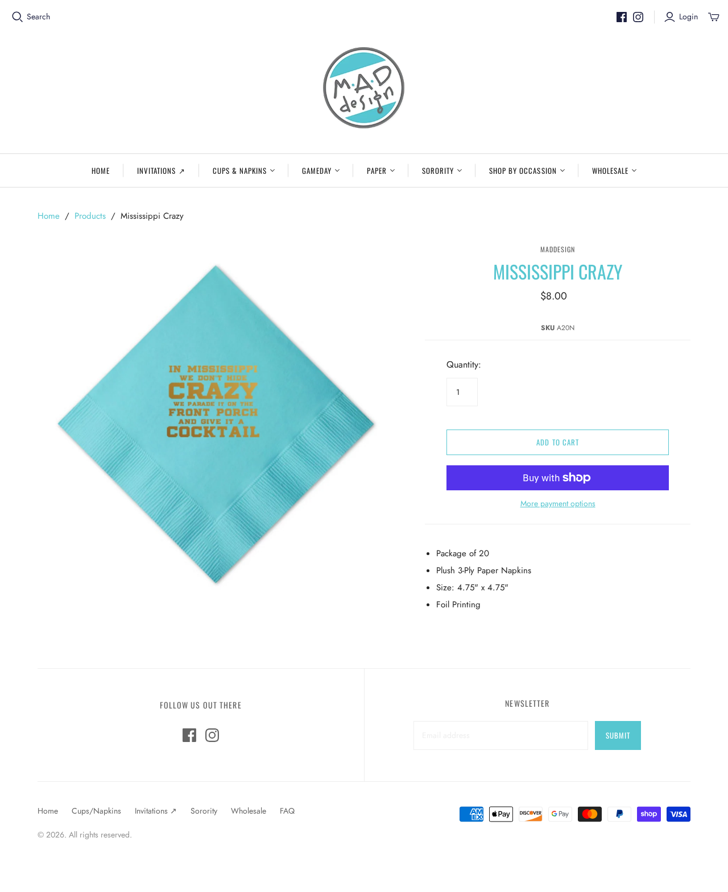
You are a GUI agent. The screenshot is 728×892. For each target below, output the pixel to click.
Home (101, 170)
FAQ (287, 810)
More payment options (557, 503)
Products (90, 216)
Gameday (317, 170)
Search (38, 16)
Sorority (438, 170)
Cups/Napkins (96, 810)
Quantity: (463, 365)
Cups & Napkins (240, 170)
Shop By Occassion (523, 170)
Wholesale (610, 170)
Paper (376, 170)
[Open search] (17, 17)
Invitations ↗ (161, 170)
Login (688, 16)
